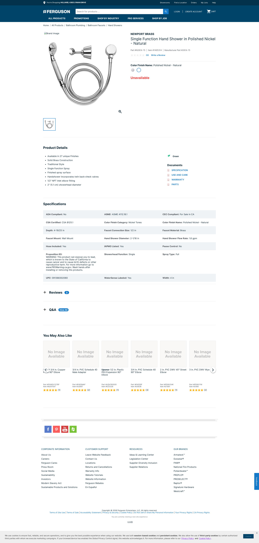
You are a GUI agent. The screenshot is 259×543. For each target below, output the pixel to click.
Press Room (47, 467)
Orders (194, 3)
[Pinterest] (56, 429)
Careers (45, 458)
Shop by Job (159, 18)
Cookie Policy (126, 512)
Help (214, 3)
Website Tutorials (94, 475)
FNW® (177, 462)
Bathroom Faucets (97, 25)
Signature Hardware (184, 487)
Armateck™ (179, 454)
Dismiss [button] (248, 536)
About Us (46, 454)
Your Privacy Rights (183, 512)
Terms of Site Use (57, 512)
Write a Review (158, 55)
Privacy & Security (111, 512)
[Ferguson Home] (56, 11)
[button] (256, 533)
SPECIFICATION (180, 170)
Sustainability (48, 475)
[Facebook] (48, 429)
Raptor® (178, 483)
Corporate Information (55, 449)
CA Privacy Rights (202, 512)
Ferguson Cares (49, 462)
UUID (130, 522)
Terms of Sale (73, 512)
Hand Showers (115, 25)
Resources (136, 449)
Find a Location (180, 3)
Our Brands (181, 449)
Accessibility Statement (90, 512)
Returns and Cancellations (98, 467)
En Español (91, 487)
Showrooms (165, 3)
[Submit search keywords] (166, 11)
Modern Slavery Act (51, 483)
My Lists (204, 3)
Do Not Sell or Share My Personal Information (153, 512)
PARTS (175, 184)
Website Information (95, 479)
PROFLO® (178, 475)
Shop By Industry (108, 18)
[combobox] (120, 11)
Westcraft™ (179, 491)
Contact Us (91, 458)
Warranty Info (92, 471)
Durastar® (179, 458)
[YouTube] (64, 429)
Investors (46, 479)
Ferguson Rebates (94, 483)
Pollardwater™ (181, 471)
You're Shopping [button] (66, 2)
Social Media (47, 471)
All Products (56, 18)
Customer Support (96, 449)
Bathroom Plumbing (76, 25)
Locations (90, 462)
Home (46, 25)
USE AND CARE (180, 175)
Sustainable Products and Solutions (59, 487)
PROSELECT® (181, 479)
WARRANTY (178, 179)
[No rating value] (138, 55)
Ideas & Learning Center (142, 454)
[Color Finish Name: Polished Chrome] (133, 70)
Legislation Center (139, 458)
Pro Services (136, 18)
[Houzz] (73, 429)
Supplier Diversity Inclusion (143, 462)
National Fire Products (185, 467)
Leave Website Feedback (98, 455)
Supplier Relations (139, 467)
